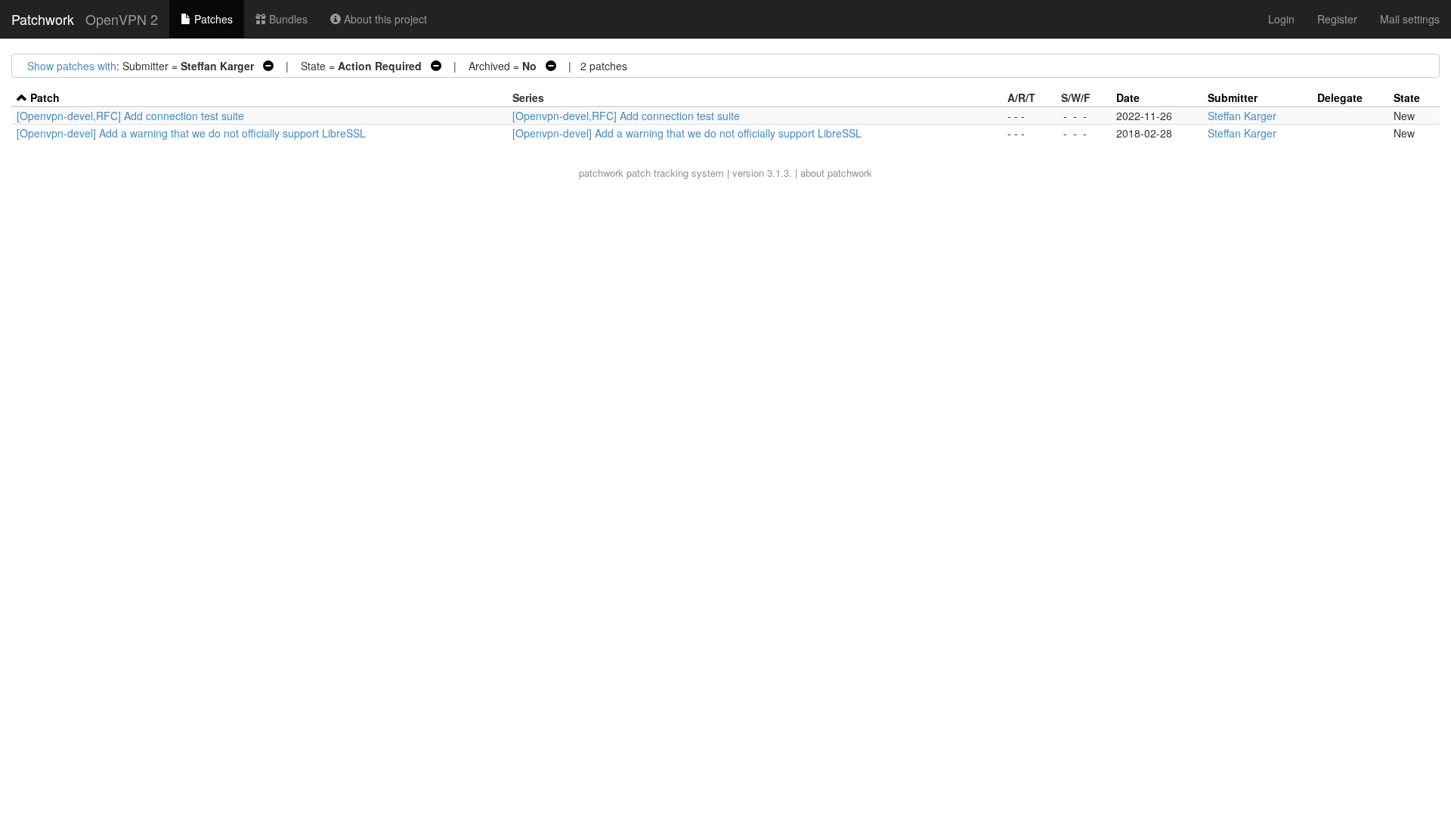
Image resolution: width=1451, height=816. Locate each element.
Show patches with (71, 65)
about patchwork (836, 172)
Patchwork (42, 19)
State (1407, 97)
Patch (45, 97)
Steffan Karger (1242, 115)
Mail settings (1410, 18)
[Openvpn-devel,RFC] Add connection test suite (130, 115)
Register (1337, 18)
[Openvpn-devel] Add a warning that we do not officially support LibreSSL (191, 133)
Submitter (1233, 97)
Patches (212, 18)
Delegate (1340, 97)
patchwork (601, 172)
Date (1128, 97)
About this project (384, 18)
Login (1281, 18)
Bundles (287, 18)
